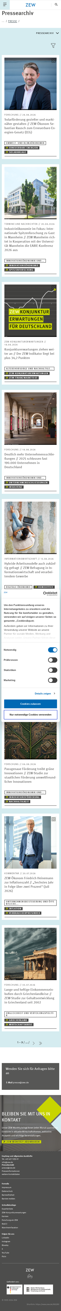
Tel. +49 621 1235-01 (10, 1159)
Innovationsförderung (24, 797)
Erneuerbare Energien (23, 148)
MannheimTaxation (10, 1228)
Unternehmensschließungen (28, 483)
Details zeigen (43, 693)
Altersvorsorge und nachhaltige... (29, 369)
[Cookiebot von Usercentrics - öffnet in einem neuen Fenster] (43, 594)
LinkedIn (5, 1238)
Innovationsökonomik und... (25, 261)
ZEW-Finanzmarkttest (23, 378)
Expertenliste (7, 1209)
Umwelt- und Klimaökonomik (25, 143)
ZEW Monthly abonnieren (23, 1142)
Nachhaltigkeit (19, 802)
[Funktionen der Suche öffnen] (56, 5)
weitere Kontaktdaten (11, 1174)
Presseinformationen (11, 1171)
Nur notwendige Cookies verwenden (30, 714)
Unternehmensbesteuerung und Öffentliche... (30, 903)
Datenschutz (7, 1191)
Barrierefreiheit (8, 1195)
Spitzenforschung (21, 270)
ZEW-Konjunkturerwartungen (28, 373)
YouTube (5, 1253)
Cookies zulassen (30, 703)
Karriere (5, 1216)
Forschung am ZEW (10, 1220)
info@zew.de (7, 1162)
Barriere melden (8, 1199)
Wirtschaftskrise (20, 1025)
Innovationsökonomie (24, 265)
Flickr (4, 1257)
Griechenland (18, 1020)
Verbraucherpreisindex (24, 913)
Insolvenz (15, 487)
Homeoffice (45, 587)
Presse (12, 21)
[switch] (52, 660)
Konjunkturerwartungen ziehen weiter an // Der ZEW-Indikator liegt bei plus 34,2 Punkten (29, 354)
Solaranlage (17, 152)
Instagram (6, 1242)
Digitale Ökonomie (18, 587)
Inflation (15, 909)
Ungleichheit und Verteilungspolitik (30, 1014)
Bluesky (5, 1245)
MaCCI (4, 1224)
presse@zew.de (17, 1082)
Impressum (6, 1188)
